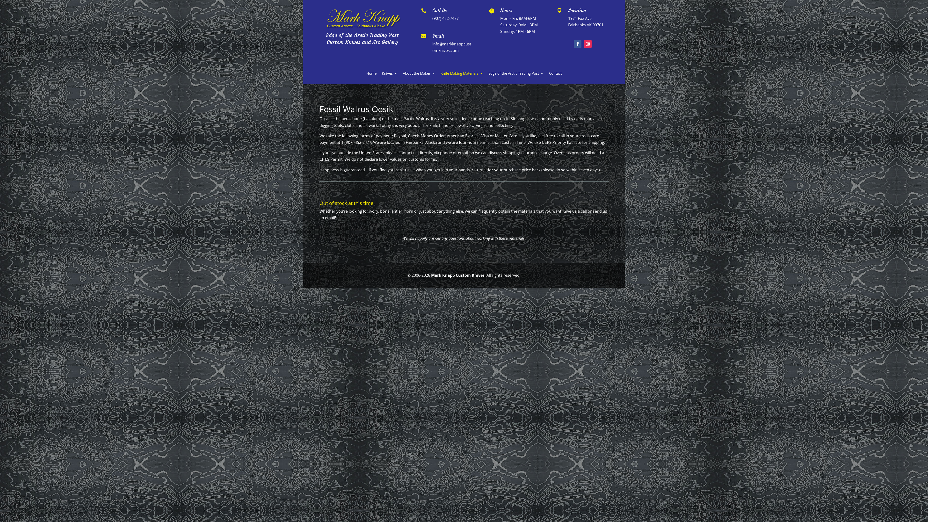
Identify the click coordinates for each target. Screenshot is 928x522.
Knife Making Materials (459, 74)
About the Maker (416, 74)
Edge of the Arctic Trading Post (513, 74)
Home (371, 74)
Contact (555, 74)
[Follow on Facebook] (577, 44)
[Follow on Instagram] (588, 44)
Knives (387, 74)
